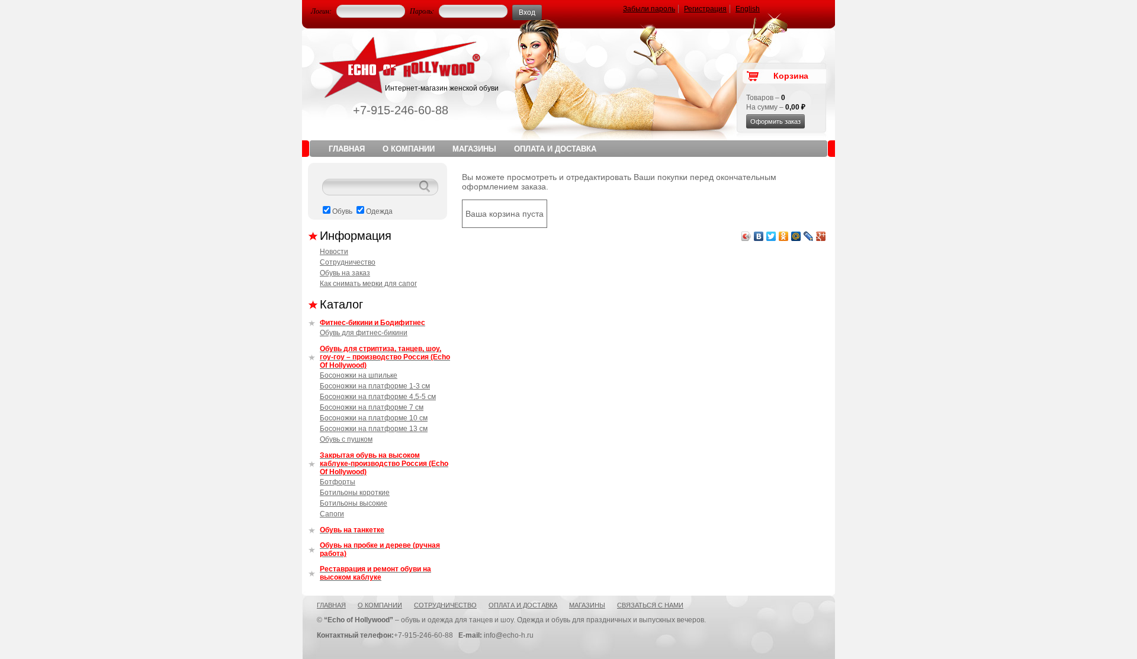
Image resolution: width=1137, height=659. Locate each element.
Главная (347, 148)
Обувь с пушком (346, 439)
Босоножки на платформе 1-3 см (375, 386)
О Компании (409, 148)
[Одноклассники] (784, 236)
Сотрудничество (347, 262)
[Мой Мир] (796, 236)
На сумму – (775, 107)
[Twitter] (771, 236)
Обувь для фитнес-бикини (363, 333)
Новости (334, 251)
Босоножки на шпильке (358, 375)
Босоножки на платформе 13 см (374, 429)
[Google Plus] (821, 236)
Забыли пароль (649, 9)
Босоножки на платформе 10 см (374, 418)
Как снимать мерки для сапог (368, 283)
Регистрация (705, 9)
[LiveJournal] (808, 236)
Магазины (474, 148)
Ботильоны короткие (355, 492)
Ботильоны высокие (353, 503)
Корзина (790, 76)
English (747, 9)
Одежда (379, 211)
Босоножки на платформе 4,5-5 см (378, 397)
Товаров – (765, 98)
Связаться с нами (650, 605)
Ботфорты (337, 482)
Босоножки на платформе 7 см (371, 407)
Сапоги (332, 514)
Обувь (342, 211)
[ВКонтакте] (759, 236)
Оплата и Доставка (555, 148)
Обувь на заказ (345, 273)
